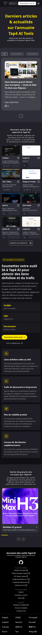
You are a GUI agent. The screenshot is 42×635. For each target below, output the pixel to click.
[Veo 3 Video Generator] (11, 174)
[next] (25, 116)
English (5, 617)
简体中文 (18, 627)
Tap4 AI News (17, 54)
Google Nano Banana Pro (20, 579)
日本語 (18, 617)
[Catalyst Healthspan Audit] (11, 150)
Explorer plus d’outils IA (18, 243)
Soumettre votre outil (13, 337)
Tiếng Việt (33, 631)
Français (5, 627)
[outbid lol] (31, 222)
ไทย (16, 631)
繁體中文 (32, 627)
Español (5, 622)
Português (33, 617)
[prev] (16, 116)
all (4, 54)
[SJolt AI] (11, 198)
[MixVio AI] (11, 222)
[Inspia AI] (31, 150)
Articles (20, 598)
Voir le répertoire (13, 343)
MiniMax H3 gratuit (20, 570)
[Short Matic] (31, 198)
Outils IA (21, 592)
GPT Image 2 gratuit (20, 576)
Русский (32, 622)
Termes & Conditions (21, 608)
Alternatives (32, 54)
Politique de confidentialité (21, 605)
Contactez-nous (21, 611)
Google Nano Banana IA (20, 582)
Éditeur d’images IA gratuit (20, 573)
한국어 (4, 631)
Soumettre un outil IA (21, 595)
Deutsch (18, 622)
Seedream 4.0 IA (20, 585)
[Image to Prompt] (31, 174)
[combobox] (13, 3)
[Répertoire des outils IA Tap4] (5, 3)
